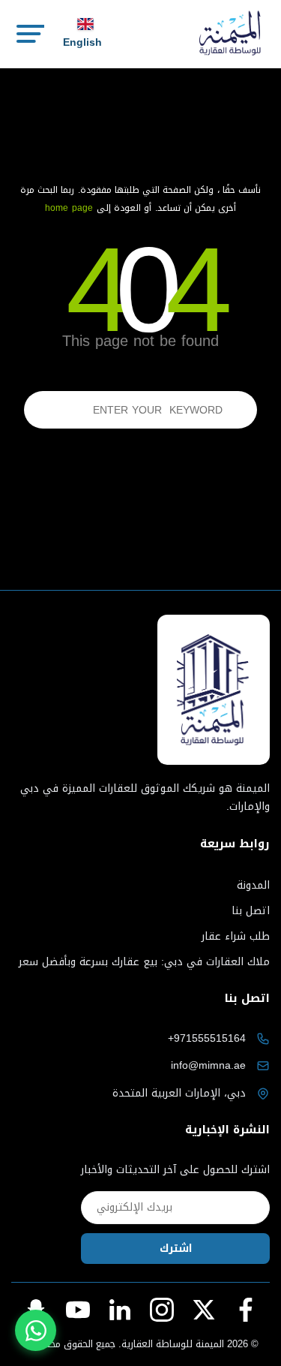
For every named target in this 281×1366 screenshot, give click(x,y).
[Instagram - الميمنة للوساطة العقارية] (162, 1310)
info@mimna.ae (208, 1065)
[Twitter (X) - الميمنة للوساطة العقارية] (204, 1310)
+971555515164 (207, 1039)
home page (69, 208)
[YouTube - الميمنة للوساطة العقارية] (78, 1310)
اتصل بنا (251, 911)
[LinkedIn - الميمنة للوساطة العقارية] (120, 1310)
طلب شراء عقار (236, 936)
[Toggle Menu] (29, 34)
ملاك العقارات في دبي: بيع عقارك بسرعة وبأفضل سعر (144, 962)
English (82, 42)
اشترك (176, 1248)
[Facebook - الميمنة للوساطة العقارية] (246, 1310)
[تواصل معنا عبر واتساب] (35, 1330)
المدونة (253, 885)
